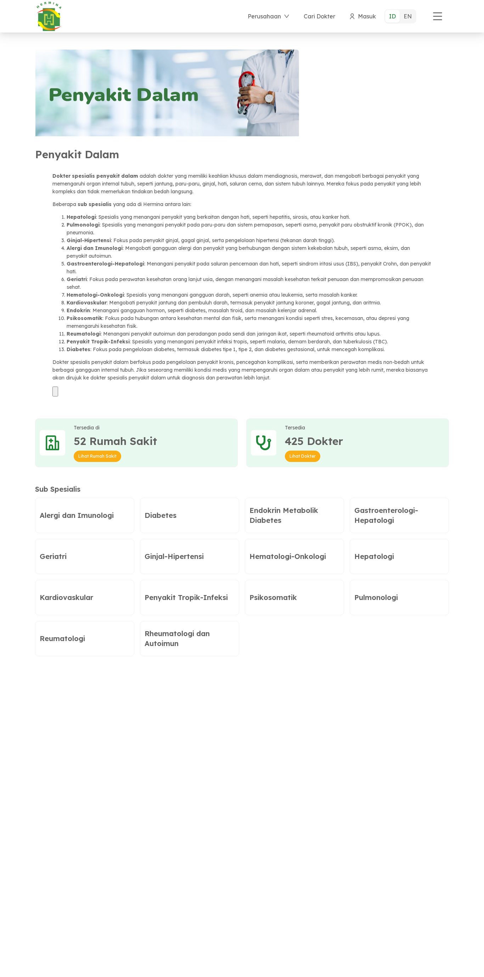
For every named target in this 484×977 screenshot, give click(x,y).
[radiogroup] (400, 16)
